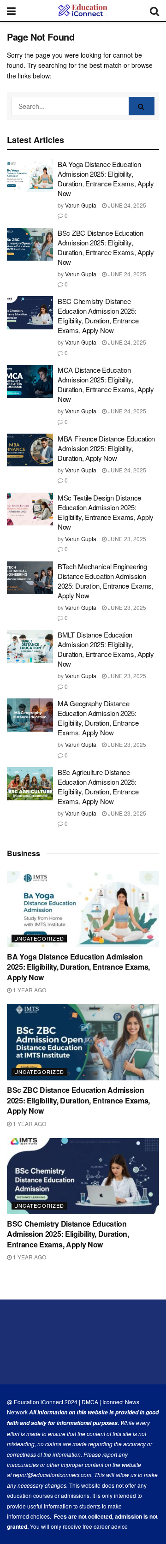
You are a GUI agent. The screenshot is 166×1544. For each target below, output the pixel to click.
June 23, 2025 (126, 538)
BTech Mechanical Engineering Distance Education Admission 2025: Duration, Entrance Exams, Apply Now (106, 580)
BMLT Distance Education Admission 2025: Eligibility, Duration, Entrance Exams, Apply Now (106, 649)
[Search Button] (141, 106)
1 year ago (29, 990)
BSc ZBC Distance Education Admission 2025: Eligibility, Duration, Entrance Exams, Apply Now (106, 247)
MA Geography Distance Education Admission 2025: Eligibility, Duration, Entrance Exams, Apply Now (98, 717)
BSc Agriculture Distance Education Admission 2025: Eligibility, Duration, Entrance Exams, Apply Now (98, 786)
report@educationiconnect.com (52, 1474)
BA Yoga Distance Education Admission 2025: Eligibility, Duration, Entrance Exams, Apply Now (106, 178)
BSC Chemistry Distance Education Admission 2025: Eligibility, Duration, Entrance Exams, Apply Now (98, 315)
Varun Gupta (80, 205)
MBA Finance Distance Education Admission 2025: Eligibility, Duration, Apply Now (106, 448)
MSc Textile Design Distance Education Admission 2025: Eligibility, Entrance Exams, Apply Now (106, 512)
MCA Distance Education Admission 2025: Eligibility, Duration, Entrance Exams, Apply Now (106, 384)
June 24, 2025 (126, 205)
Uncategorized (39, 938)
